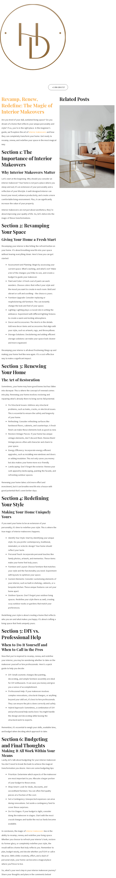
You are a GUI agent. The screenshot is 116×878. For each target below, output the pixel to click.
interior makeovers (37, 132)
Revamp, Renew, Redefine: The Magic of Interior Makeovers (27, 105)
